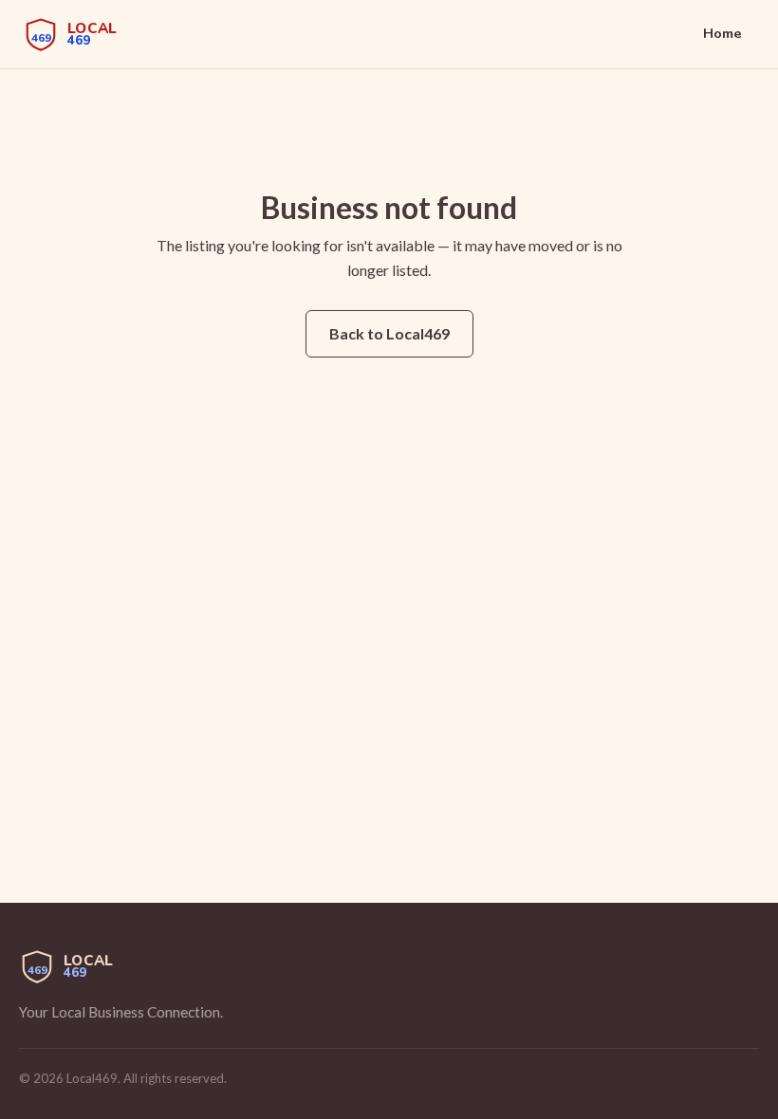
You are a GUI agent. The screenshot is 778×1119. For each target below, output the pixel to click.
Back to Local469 (389, 333)
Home (722, 33)
